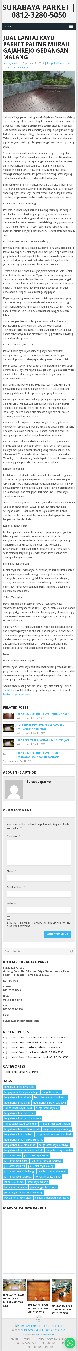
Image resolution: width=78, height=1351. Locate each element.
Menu (8, 26)
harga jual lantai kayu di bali (19, 1086)
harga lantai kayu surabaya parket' (23, 1150)
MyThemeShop (45, 1334)
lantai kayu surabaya (15, 1187)
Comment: (13, 836)
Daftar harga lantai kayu (16, 694)
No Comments (20, 67)
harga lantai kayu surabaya (54, 1144)
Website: (11, 903)
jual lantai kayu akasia (36, 1155)
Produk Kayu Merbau (41, 1347)
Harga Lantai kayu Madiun (55, 1123)
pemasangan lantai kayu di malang (23, 1192)
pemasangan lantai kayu (43, 1187)
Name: (11, 871)
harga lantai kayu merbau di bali (53, 1134)
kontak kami (10, 690)
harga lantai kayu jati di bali (19, 1113)
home (14, 1338)
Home (27, 1338)
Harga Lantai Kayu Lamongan (20, 1123)
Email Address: (16, 887)
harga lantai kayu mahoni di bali (22, 1129)
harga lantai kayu (51, 1092)
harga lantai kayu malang (57, 1129)
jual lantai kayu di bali (16, 1160)
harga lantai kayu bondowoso (50, 1097)
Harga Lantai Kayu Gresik (18, 1107)
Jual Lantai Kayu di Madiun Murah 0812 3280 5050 (34, 1052)
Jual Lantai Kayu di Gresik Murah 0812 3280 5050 (34, 1042)
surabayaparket (11, 63)
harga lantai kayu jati (47, 1107)
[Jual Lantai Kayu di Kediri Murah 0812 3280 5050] (63, 1291)
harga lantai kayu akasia (17, 1097)
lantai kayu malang (37, 1181)
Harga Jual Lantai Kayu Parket (22, 1071)
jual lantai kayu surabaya (18, 1176)
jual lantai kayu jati (14, 1166)
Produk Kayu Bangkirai (51, 1338)
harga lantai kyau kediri (59, 1150)
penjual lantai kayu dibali (18, 1197)
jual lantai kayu (12, 1155)
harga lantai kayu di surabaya (49, 1102)
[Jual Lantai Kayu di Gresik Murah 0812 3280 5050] (38, 1290)
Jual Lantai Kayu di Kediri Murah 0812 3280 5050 (33, 1047)
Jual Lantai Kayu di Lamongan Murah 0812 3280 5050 (36, 1037)
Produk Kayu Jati (25, 1342)
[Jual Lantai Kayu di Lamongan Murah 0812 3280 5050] (14, 1285)
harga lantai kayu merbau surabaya (23, 1139)
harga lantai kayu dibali (17, 1102)
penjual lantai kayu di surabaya (52, 1197)
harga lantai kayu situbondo (19, 1144)
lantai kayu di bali (14, 1181)
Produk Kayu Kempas (55, 1342)
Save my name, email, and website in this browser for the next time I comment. (38, 924)
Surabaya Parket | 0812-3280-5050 (39, 11)
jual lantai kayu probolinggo (19, 1171)
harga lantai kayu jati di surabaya (22, 1118)
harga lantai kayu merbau (18, 1134)
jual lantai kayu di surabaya (46, 1160)
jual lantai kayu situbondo (53, 1171)
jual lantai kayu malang (41, 1166)
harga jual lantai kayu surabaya (21, 1092)
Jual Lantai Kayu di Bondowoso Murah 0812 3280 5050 (37, 1057)
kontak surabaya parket (48, 1176)
